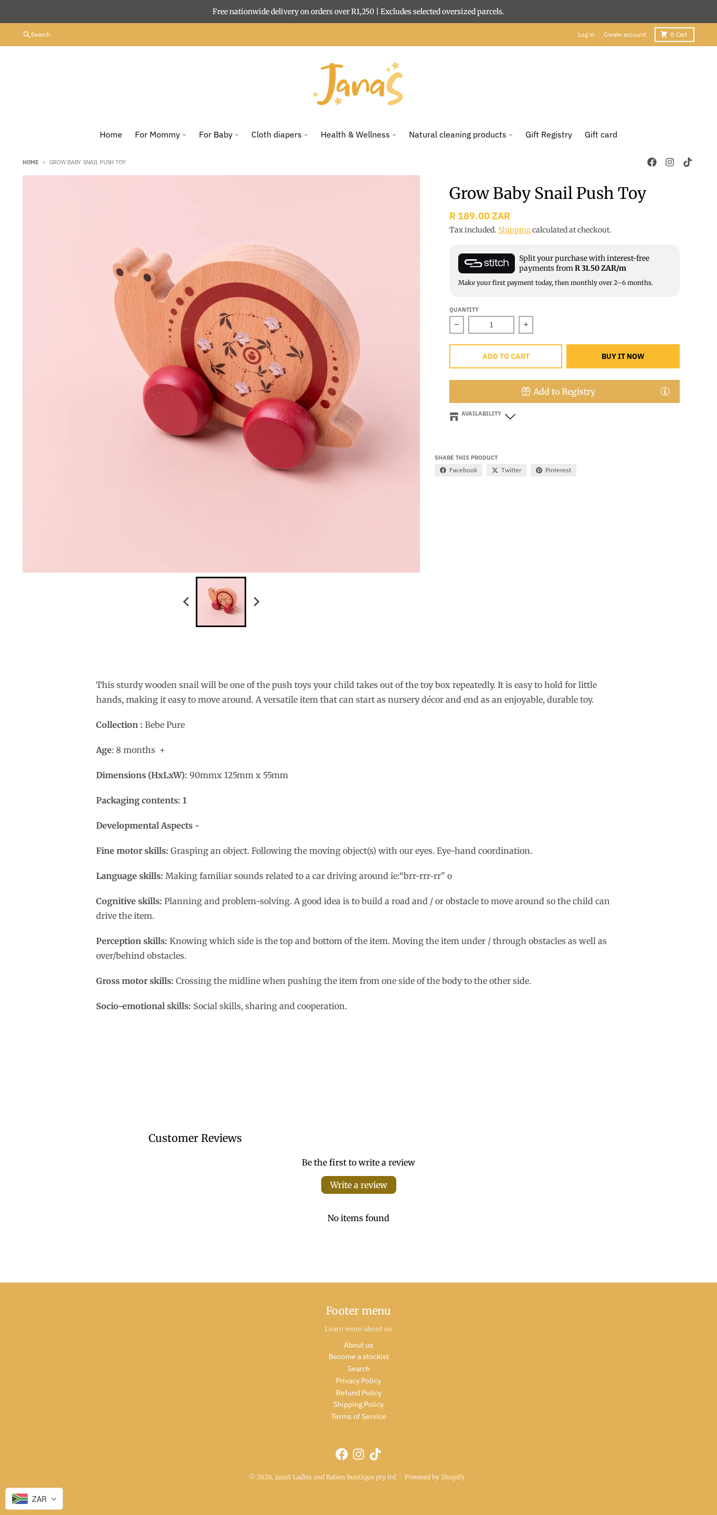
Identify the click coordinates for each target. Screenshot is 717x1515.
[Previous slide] (186, 601)
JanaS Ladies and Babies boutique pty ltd (335, 1477)
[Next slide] (255, 601)
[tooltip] (665, 391)
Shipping (514, 230)
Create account (625, 34)
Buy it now (623, 356)
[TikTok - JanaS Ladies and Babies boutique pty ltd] (687, 162)
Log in (586, 34)
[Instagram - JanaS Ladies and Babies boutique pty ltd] (670, 162)
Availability (481, 413)
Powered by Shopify (435, 1477)
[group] (221, 602)
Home (31, 162)
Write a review (358, 1185)
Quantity (464, 309)
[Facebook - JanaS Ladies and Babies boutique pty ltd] (652, 162)
